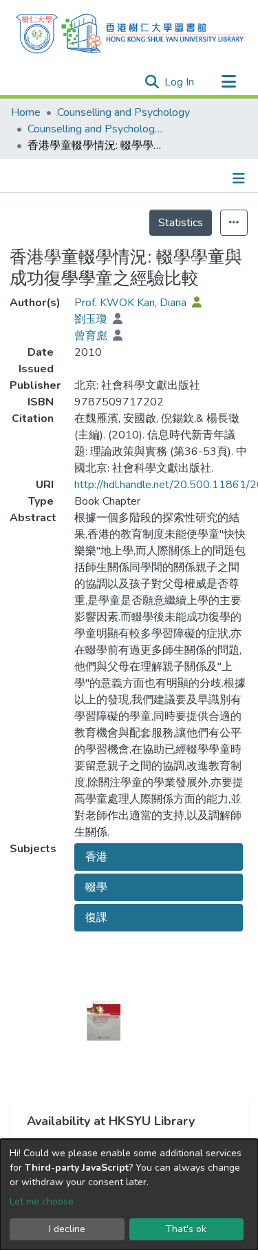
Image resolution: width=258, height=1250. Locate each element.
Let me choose (42, 1201)
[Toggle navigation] (228, 82)
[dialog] (129, 1194)
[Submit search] (151, 82)
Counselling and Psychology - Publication (96, 129)
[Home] (130, 32)
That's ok (186, 1229)
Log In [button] (179, 82)
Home (26, 112)
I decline (67, 1229)
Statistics (180, 222)
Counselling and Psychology (123, 112)
